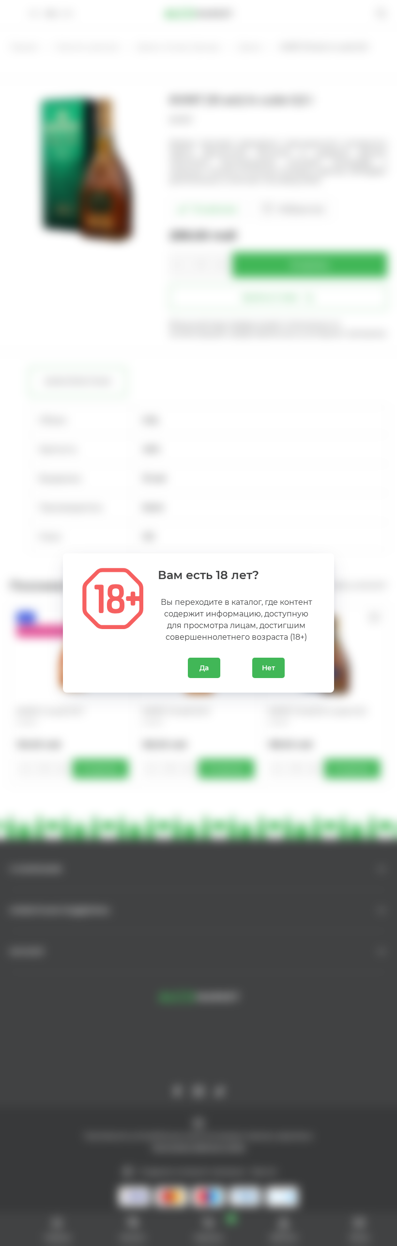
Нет (268, 667)
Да (204, 667)
